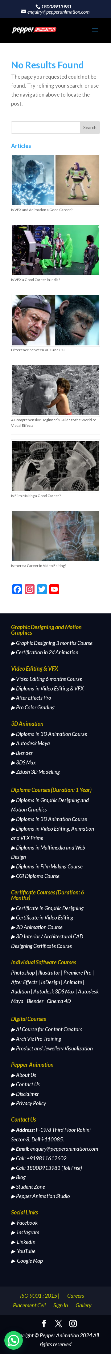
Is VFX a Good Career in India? (35, 279)
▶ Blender (22, 753)
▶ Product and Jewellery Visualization (52, 1048)
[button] (13, 1340)
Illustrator (49, 972)
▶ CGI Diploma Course (35, 876)
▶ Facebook (24, 1222)
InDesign (50, 982)
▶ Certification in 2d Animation (44, 652)
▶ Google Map (27, 1260)
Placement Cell (29, 1305)
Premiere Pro (78, 972)
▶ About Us (23, 1075)
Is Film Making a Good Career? (36, 495)
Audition (20, 991)
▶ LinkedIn (23, 1242)
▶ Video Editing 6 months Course (46, 679)
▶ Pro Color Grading (33, 707)
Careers (75, 1295)
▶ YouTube (23, 1251)
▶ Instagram (25, 1232)
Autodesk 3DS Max (54, 991)
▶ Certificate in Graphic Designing (47, 908)
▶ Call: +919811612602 (39, 1158)
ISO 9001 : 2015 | (40, 1295)
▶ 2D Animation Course (37, 927)
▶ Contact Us (25, 1084)
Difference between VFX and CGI (38, 350)
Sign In (60, 1305)
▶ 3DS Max (23, 762)
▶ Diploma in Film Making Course (47, 866)
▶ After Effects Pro (31, 697)
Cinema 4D (59, 1001)
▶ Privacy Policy (28, 1103)
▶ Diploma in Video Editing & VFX (47, 688)
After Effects (24, 982)
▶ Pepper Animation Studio (40, 1196)
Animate (73, 982)
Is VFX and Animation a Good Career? (41, 209)
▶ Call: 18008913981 (35, 1168)
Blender (35, 1001)
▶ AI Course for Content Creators (46, 1029)
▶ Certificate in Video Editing (42, 917)
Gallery (84, 1305)
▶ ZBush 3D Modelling (35, 771)
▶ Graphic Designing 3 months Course (51, 643)
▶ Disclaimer (25, 1094)
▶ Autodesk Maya (30, 743)
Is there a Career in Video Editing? (38, 565)
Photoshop (23, 972)
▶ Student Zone (28, 1186)
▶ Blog (18, 1177)
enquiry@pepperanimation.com (64, 1148)
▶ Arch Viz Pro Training (36, 1039)
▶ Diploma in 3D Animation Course (49, 734)
